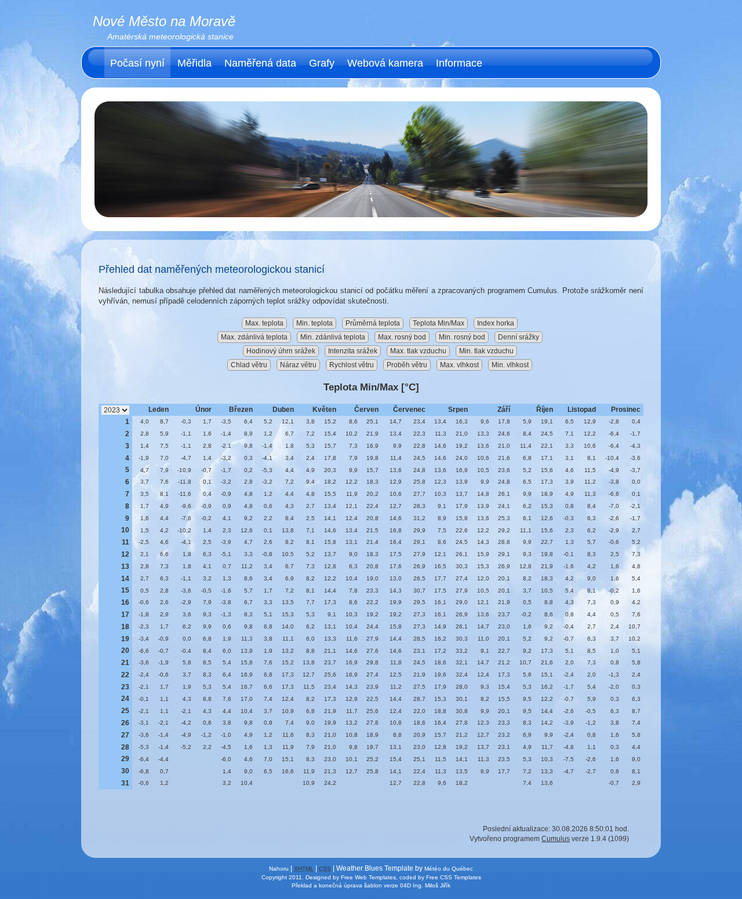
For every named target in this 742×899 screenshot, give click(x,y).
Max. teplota (264, 323)
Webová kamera (385, 63)
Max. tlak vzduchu (418, 351)
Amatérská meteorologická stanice (170, 36)
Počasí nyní (137, 63)
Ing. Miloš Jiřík (431, 885)
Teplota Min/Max (438, 323)
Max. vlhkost (459, 365)
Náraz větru (298, 365)
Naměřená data (260, 63)
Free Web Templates (368, 877)
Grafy (321, 63)
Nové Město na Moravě (164, 21)
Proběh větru (407, 365)
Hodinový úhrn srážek (280, 351)
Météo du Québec (448, 868)
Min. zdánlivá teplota (332, 337)
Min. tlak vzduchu (486, 351)
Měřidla (194, 63)
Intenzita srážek (352, 351)
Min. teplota (314, 323)
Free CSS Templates (453, 877)
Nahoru (279, 868)
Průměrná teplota (372, 323)
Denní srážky (518, 337)
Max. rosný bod (402, 337)
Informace (459, 63)
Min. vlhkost (510, 365)
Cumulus (555, 839)
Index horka (495, 323)
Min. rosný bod (462, 337)
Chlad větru (249, 365)
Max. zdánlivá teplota (254, 337)
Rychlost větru (351, 365)
